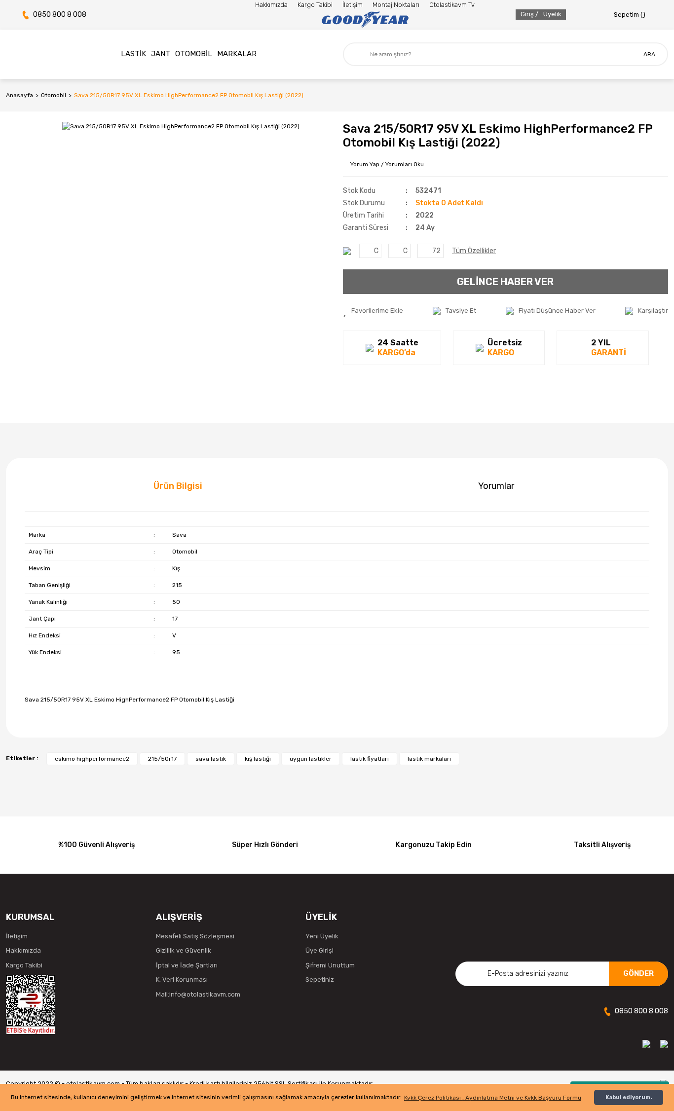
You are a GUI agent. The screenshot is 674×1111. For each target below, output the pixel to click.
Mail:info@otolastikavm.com (198, 994)
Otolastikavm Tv (452, 4)
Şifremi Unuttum (330, 965)
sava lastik (210, 758)
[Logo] (365, 20)
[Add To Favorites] (373, 311)
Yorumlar (496, 486)
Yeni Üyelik (321, 936)
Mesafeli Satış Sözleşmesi (195, 936)
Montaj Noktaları (396, 4)
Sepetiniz (319, 979)
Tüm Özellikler (474, 251)
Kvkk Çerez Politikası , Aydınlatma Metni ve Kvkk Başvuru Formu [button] (492, 1097)
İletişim (352, 4)
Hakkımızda (271, 4)
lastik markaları (429, 758)
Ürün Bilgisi (177, 486)
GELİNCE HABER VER (505, 282)
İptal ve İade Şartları (187, 965)
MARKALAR (237, 53)
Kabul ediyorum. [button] (628, 1097)
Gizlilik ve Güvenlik (183, 950)
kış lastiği (258, 758)
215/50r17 (162, 758)
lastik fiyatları (369, 758)
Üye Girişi (319, 950)
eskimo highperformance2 (92, 758)
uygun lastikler (311, 758)
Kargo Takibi (315, 4)
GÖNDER (638, 973)
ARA (649, 54)
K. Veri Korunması (182, 979)
